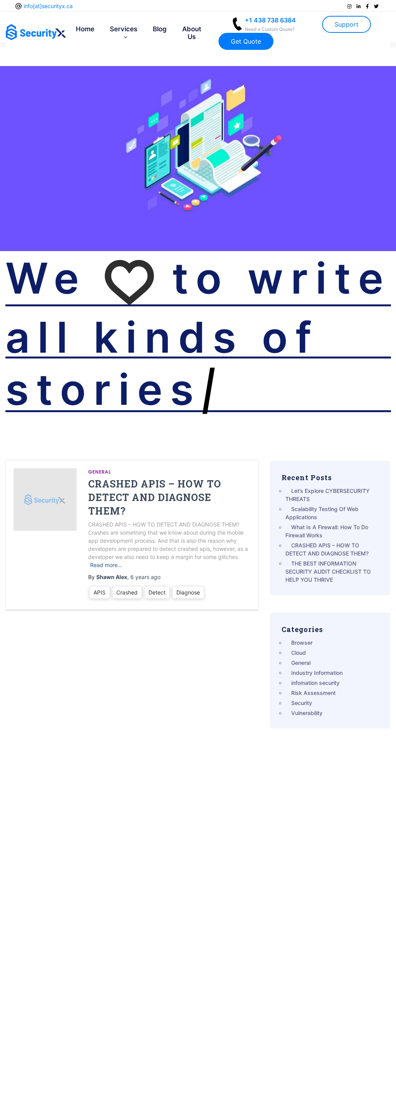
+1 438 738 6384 (270, 24)
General (99, 471)
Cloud (298, 652)
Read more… (106, 565)
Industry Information (317, 672)
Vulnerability (307, 713)
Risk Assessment (313, 693)
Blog (160, 29)
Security (301, 703)
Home (85, 29)
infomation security (315, 682)
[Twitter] (376, 6)
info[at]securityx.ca (48, 6)
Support (346, 24)
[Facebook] (368, 6)
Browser (301, 642)
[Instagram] (350, 6)
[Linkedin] (359, 6)
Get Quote (246, 41)
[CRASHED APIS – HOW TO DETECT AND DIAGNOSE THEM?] (45, 499)
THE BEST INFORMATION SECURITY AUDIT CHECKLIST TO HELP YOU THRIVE (328, 571)
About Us (191, 33)
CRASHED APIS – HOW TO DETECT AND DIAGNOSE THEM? (154, 497)
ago (145, 577)
